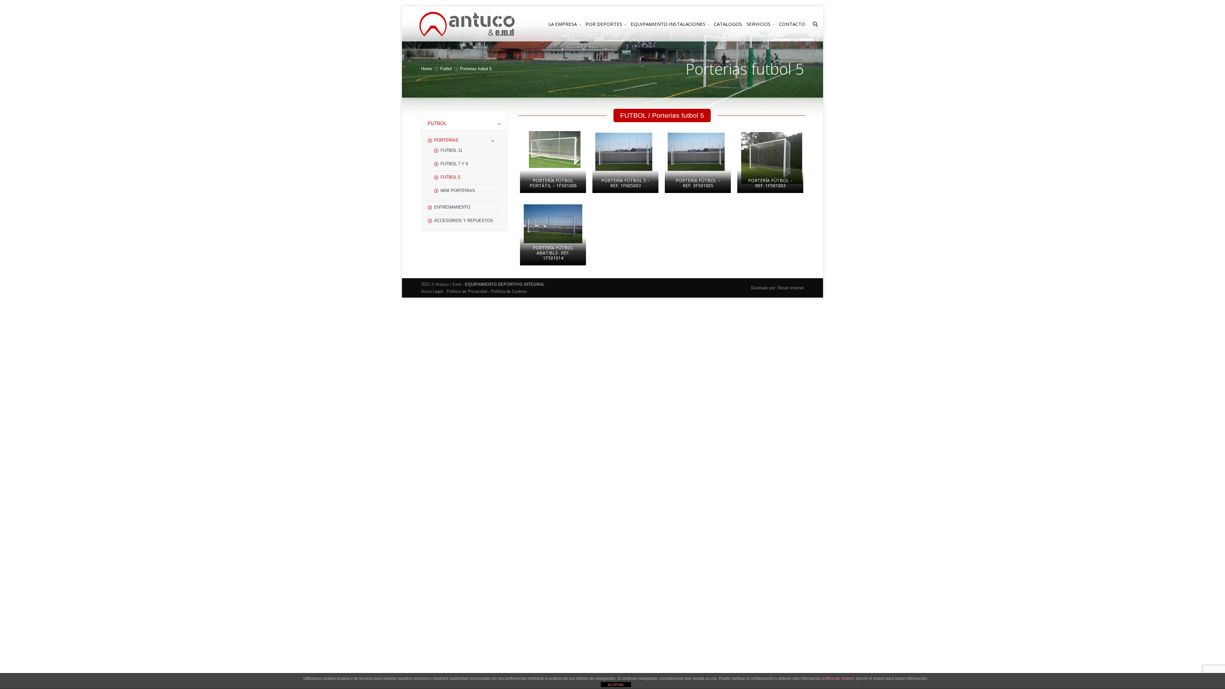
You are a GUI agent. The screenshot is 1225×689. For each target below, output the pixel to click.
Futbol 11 (451, 150)
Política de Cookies (509, 291)
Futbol (446, 68)
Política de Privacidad (467, 291)
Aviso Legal (432, 291)
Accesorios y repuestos (463, 220)
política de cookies (838, 678)
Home (426, 68)
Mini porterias (458, 190)
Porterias (446, 140)
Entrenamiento (452, 207)
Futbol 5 (450, 177)
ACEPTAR (616, 685)
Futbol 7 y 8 (454, 163)
